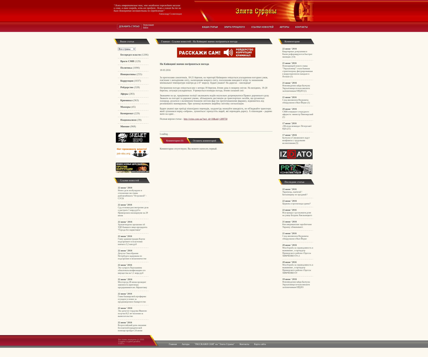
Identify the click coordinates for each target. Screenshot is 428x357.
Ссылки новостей (262, 27)
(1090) (130, 67)
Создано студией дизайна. (129, 341)
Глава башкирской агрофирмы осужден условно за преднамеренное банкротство (132, 299)
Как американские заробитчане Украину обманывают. (297, 225)
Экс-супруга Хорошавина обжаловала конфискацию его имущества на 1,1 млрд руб (132, 270)
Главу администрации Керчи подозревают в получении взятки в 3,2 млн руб (131, 241)
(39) (130, 120)
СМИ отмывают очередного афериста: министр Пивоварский (297, 113)
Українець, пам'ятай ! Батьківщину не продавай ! (295, 193)
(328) (130, 87)
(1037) (130, 80)
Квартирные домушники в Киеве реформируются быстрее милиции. (297, 54)
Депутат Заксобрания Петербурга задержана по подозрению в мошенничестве (132, 256)
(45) (128, 107)
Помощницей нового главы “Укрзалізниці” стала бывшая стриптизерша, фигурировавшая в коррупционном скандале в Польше (297, 71)
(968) (128, 126)
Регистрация (148, 25)
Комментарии (292, 41)
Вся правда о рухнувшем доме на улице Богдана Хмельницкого (297, 214)
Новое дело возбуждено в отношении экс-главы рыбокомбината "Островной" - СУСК (132, 194)
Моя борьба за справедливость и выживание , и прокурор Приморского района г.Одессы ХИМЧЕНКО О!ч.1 (297, 251)
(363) (129, 100)
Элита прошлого (234, 27)
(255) (131, 74)
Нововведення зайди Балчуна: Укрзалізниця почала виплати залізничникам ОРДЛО (296, 88)
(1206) (134, 54)
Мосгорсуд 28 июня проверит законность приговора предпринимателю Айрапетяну (132, 285)
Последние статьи (294, 182)
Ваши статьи (210, 27)
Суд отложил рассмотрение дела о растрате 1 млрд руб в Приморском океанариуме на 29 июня (133, 211)
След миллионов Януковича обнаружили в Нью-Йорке (295, 101)
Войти (145, 27)
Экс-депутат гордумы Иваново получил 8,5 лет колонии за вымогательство (132, 313)
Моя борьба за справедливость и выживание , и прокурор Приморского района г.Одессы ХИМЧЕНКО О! (297, 269)
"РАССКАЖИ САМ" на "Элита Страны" (214, 344)
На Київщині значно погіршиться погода (215, 41)
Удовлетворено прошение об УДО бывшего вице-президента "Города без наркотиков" (132, 227)
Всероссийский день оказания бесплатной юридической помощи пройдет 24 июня (132, 328)
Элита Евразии (274, 10)
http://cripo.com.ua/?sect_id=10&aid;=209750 (205, 119)
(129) (130, 61)
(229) (130, 113)
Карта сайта (260, 344)
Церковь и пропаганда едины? (296, 203)
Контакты (301, 27)
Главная (165, 41)
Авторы (284, 27)
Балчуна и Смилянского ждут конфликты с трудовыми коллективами (296, 140)
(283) (127, 93)
